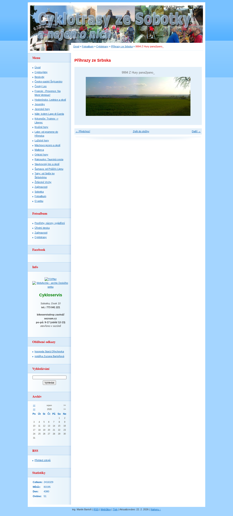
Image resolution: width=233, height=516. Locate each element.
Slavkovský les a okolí (47, 164)
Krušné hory (41, 127)
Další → (196, 131)
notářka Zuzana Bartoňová (49, 356)
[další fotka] (194, 96)
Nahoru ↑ (156, 509)
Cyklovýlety (41, 72)
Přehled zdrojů (43, 460)
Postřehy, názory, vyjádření (50, 223)
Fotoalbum (88, 46)
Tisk (115, 509)
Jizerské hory (42, 109)
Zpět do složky (141, 131)
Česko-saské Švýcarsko (48, 81)
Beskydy (39, 77)
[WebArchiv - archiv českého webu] (50, 286)
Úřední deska (42, 227)
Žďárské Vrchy (43, 182)
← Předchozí (83, 131)
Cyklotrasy (102, 46)
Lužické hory (42, 140)
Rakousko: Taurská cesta (49, 159)
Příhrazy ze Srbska (122, 46)
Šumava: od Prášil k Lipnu (49, 169)
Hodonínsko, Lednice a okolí (50, 99)
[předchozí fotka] (82, 96)
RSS (96, 509)
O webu (39, 201)
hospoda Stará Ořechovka (49, 351)
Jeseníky (40, 104)
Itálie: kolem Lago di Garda (49, 113)
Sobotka (39, 191)
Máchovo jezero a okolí (47, 145)
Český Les (41, 86)
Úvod (76, 46)
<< (34, 405)
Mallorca (39, 149)
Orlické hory (41, 154)
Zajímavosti (41, 187)
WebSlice (106, 509)
